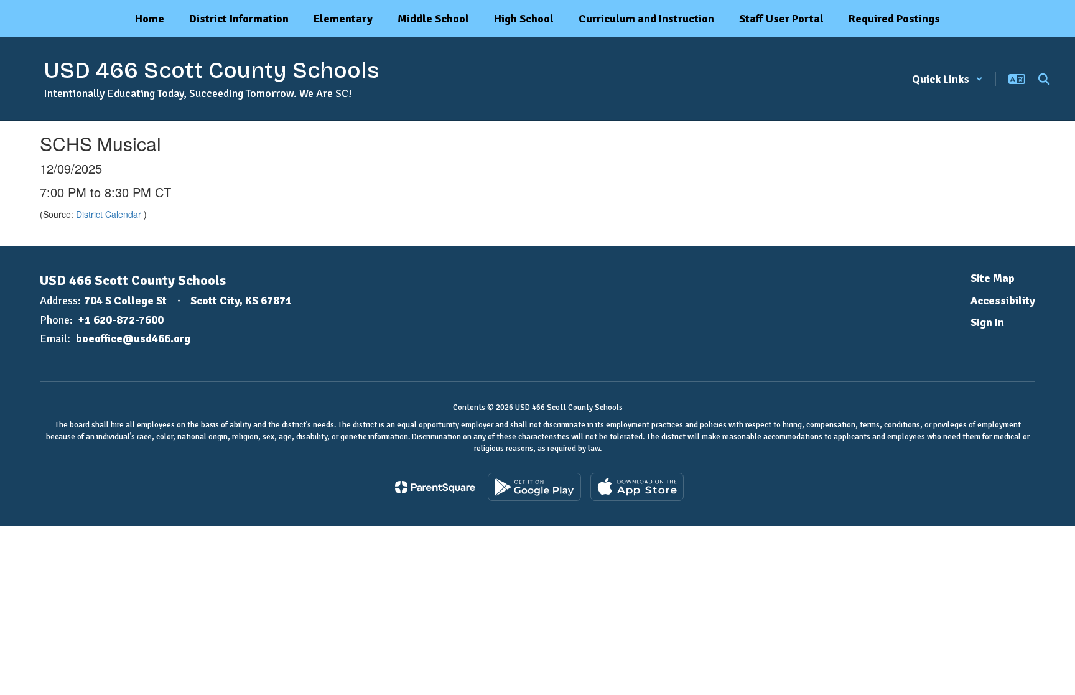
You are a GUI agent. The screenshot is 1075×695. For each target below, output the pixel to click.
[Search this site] (1044, 79)
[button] (947, 79)
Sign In (987, 322)
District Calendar (110, 214)
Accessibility (1002, 300)
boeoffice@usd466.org (133, 338)
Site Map (992, 278)
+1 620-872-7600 (121, 320)
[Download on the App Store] (637, 487)
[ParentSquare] (435, 487)
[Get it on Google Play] (534, 487)
